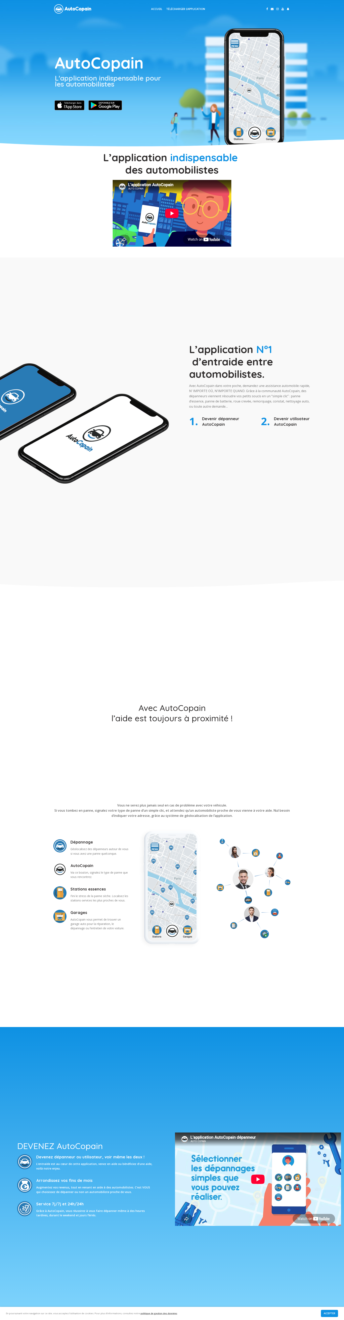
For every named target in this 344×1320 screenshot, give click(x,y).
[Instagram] (277, 9)
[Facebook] (267, 9)
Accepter (329, 1313)
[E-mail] (272, 9)
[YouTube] (282, 9)
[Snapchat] (288, 9)
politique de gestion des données (159, 1313)
